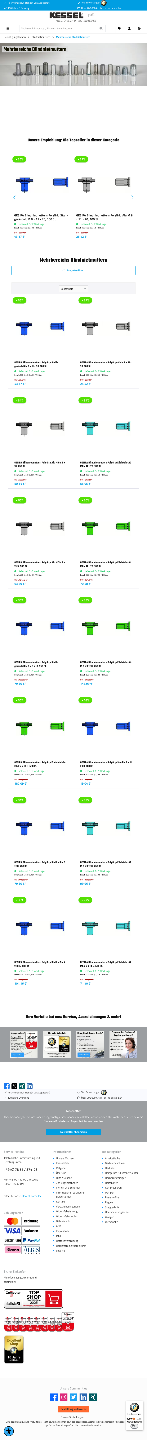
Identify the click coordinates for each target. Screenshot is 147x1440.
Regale (109, 1202)
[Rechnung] (31, 1221)
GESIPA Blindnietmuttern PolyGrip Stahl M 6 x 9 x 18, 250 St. (39, 864)
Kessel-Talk (62, 1163)
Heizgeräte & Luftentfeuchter (121, 1173)
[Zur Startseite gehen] (73, 17)
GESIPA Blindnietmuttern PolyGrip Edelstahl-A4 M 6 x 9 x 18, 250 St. (105, 664)
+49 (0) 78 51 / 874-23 (21, 1169)
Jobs (58, 1236)
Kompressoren (113, 1187)
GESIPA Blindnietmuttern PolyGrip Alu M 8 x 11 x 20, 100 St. (104, 217)
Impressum (62, 1231)
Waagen (109, 1217)
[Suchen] (101, 28)
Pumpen (109, 1192)
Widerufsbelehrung (67, 1211)
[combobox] (58, 28)
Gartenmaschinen (115, 1163)
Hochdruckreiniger (115, 1178)
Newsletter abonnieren (73, 1132)
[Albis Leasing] (31, 1250)
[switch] (134, 1426)
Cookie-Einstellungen (72, 1417)
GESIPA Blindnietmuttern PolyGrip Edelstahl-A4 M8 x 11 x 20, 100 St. (105, 564)
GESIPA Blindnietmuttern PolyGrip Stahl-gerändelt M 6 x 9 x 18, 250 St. (36, 664)
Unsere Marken (65, 1158)
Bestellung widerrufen (73, 1409)
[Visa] (13, 1231)
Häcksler (110, 1168)
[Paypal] (31, 1240)
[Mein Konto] (129, 28)
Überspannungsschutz (118, 1212)
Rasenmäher (112, 1197)
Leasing (60, 1250)
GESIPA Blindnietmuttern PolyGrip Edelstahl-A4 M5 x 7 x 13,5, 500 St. (39, 764)
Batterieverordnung (67, 1241)
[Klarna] (13, 1250)
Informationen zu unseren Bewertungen (70, 1194)
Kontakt (60, 1201)
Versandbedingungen (68, 1206)
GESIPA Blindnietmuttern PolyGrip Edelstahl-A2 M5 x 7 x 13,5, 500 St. (105, 964)
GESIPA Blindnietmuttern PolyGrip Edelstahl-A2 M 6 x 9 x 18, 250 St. (105, 864)
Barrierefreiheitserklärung (71, 1246)
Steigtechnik (112, 1207)
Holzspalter (111, 1183)
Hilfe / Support (64, 1178)
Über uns (61, 1173)
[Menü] (8, 28)
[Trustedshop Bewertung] (104, 2)
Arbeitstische (112, 1158)
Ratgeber (61, 1168)
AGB (58, 1226)
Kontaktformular (31, 1196)
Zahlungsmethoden (67, 1183)
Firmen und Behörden (68, 1187)
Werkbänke (111, 1222)
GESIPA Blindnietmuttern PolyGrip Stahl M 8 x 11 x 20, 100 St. (106, 764)
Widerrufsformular (66, 1216)
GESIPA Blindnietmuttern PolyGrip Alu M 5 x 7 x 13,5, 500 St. (39, 564)
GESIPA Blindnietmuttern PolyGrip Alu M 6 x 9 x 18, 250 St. (39, 464)
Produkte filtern (75, 270)
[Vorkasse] (31, 1231)
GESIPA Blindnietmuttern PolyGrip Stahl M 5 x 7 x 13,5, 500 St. (39, 964)
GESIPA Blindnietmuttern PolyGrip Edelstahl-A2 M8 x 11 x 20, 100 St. (105, 464)
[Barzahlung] (13, 1240)
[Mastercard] (13, 1221)
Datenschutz (63, 1221)
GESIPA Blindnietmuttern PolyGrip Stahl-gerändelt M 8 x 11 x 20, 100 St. (41, 217)
